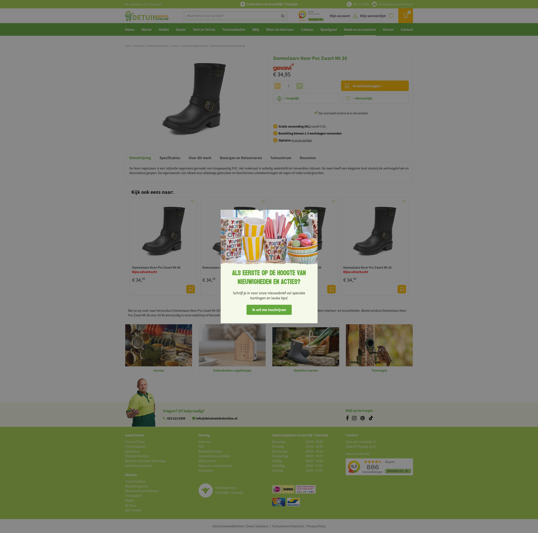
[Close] (311, 215)
